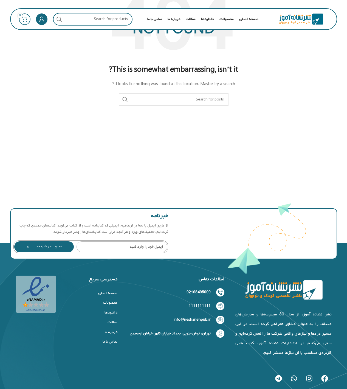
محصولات (110, 303)
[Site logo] (300, 19)
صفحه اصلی (107, 293)
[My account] (41, 19)
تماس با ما (110, 341)
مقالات (112, 322)
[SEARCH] (59, 19)
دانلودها (111, 312)
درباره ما (111, 332)
